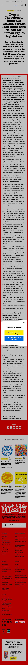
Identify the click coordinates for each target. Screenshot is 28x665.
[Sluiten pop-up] (24, 322)
